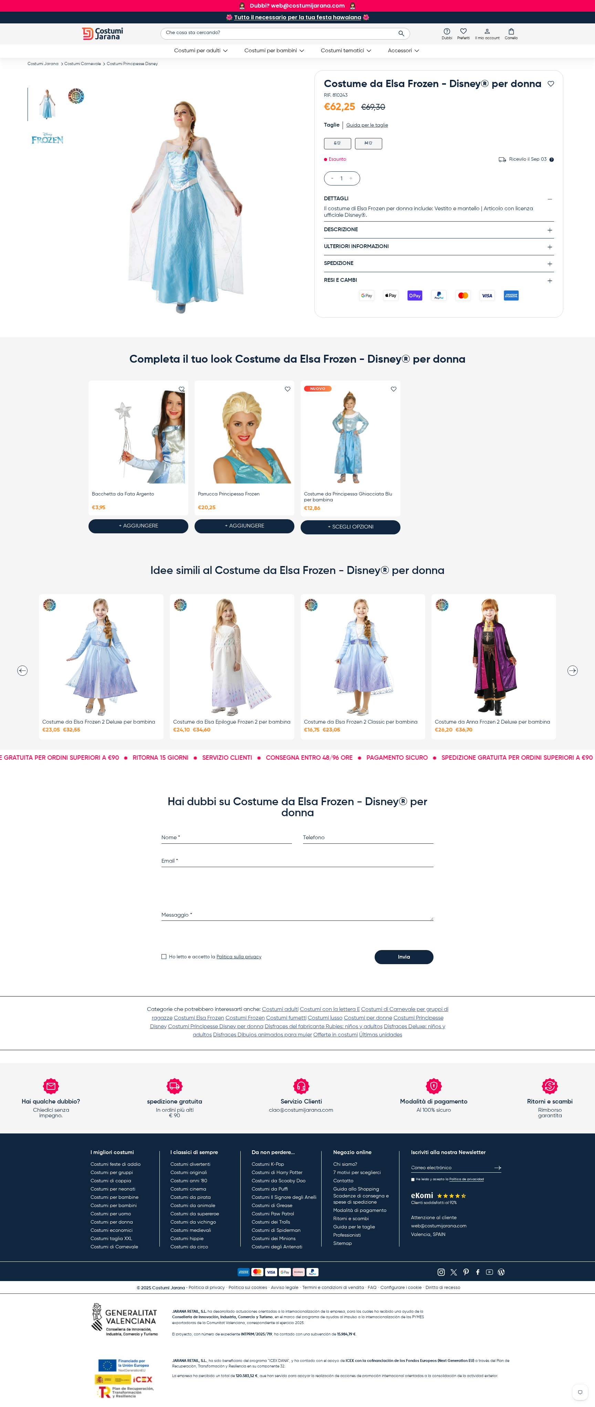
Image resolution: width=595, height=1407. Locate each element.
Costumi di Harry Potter (277, 1172)
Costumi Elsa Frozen (199, 1018)
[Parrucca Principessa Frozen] (244, 437)
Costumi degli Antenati (277, 1247)
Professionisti (347, 1235)
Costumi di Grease (272, 1205)
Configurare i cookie (401, 1288)
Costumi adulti (280, 1009)
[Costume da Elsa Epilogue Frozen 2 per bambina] (232, 657)
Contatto (343, 1181)
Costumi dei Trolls (271, 1222)
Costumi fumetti (286, 1018)
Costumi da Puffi (270, 1189)
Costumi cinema (188, 1189)
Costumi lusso (325, 1018)
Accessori (400, 51)
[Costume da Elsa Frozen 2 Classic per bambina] (363, 657)
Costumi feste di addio (115, 1164)
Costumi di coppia (111, 1181)
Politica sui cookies (248, 1288)
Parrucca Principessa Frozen (229, 494)
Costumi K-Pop (268, 1164)
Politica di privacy (207, 1288)
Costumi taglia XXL (111, 1238)
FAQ (372, 1288)
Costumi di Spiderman (276, 1230)
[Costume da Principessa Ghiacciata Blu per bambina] (350, 437)
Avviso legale (285, 1288)
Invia (404, 957)
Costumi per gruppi (112, 1172)
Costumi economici (112, 1230)
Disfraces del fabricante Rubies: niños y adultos (324, 1027)
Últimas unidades (380, 1035)
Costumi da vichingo (193, 1222)
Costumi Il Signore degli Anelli (284, 1197)
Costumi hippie (186, 1238)
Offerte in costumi (335, 1035)
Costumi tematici (342, 51)
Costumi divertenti (190, 1164)
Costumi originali (188, 1172)
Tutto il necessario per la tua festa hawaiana (297, 17)
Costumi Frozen (245, 1018)
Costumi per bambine (114, 1197)
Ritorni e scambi (351, 1218)
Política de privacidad (466, 1179)
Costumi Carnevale (82, 64)
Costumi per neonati (113, 1189)
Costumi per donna (112, 1222)
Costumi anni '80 (188, 1181)
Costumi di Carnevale (114, 1247)
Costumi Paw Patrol (273, 1214)
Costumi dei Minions (273, 1238)
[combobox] (285, 34)
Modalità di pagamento (359, 1210)
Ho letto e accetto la (215, 957)
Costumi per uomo (111, 1214)
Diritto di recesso (443, 1288)
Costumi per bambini (270, 51)
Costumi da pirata (190, 1197)
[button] (511, 33)
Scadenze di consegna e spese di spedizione (361, 1199)
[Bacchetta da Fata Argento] (138, 437)
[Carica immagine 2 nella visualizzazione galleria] (47, 140)
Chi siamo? (345, 1164)
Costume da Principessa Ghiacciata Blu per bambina (348, 497)
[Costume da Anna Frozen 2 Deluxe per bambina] (494, 657)
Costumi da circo (189, 1247)
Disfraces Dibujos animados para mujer (262, 1035)
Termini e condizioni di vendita (333, 1288)
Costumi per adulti (197, 51)
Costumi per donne (368, 1018)
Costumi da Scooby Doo (278, 1181)
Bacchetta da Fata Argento (123, 494)
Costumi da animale (192, 1205)
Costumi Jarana (43, 64)
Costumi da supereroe (194, 1214)
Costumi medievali (190, 1230)
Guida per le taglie (354, 1227)
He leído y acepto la (450, 1179)
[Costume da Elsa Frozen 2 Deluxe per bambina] (101, 657)
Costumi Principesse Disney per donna (215, 1027)
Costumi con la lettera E (330, 1009)
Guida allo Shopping (356, 1189)
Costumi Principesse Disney (132, 64)
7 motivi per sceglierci (357, 1172)
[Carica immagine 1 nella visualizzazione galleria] (47, 104)
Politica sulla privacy (239, 957)
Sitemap (342, 1243)
